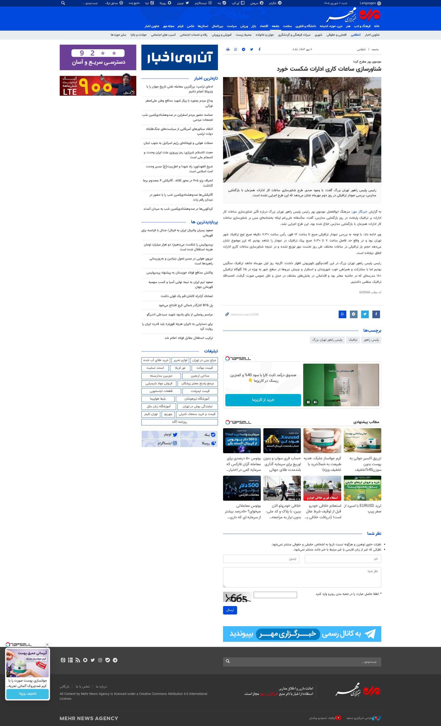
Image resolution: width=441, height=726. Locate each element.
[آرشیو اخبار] (70, 660)
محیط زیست (243, 35)
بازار (253, 26)
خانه (376, 26)
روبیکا (163, 3)
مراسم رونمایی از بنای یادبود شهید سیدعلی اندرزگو (180, 314)
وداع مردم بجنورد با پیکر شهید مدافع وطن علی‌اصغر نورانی (179, 103)
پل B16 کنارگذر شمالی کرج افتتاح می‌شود (186, 305)
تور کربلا (180, 368)
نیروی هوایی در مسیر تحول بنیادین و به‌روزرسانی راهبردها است (181, 261)
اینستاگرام (201, 3)
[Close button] (47, 644)
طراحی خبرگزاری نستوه (359, 718)
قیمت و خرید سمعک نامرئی (197, 414)
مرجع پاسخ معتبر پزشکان (197, 383)
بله (220, 3)
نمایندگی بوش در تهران (198, 406)
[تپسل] (227, 358)
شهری (318, 35)
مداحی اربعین (200, 375)
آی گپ (236, 3)
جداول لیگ (112, 3)
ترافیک (353, 339)
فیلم (180, 26)
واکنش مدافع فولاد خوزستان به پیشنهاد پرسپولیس (179, 272)
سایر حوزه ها (118, 35)
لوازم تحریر (180, 360)
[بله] (107, 660)
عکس (190, 26)
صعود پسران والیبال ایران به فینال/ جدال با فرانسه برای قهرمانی (177, 233)
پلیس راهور (371, 339)
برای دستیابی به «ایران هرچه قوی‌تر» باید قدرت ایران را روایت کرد (177, 326)
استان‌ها (203, 26)
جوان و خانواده (265, 35)
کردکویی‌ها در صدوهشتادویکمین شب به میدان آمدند (178, 209)
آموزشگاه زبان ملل (158, 406)
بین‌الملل (217, 26)
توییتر (181, 3)
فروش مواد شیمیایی (158, 383)
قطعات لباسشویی (161, 391)
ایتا (147, 3)
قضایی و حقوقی (337, 35)
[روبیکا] (85, 660)
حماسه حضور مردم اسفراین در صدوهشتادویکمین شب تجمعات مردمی (177, 117)
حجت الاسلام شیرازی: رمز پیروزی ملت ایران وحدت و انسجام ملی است (178, 155)
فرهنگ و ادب (362, 26)
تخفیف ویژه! (27, 694)
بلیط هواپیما (158, 398)
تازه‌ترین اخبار (206, 78)
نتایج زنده (134, 3)
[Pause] (308, 402)
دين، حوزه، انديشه (331, 26)
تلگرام (273, 3)
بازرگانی (64, 686)
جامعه (275, 26)
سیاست (232, 26)
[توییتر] (93, 660)
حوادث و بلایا (139, 35)
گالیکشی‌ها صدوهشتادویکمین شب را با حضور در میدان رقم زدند (181, 197)
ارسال (230, 610)
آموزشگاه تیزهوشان (197, 398)
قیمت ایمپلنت (200, 391)
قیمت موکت (205, 368)
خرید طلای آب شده (155, 360)
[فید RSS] (78, 660)
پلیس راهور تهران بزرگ (327, 339)
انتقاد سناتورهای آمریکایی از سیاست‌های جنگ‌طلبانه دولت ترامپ (179, 132)
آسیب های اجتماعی (163, 35)
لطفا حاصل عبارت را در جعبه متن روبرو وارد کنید (348, 594)
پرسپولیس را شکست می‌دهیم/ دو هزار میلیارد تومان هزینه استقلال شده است (178, 247)
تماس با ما (83, 686)
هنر (348, 26)
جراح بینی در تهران (204, 360)
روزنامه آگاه (179, 422)
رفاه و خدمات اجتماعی (193, 35)
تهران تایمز (151, 414)
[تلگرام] (115, 660)
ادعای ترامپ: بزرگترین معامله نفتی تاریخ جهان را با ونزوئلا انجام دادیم (179, 89)
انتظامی (356, 35)
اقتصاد (264, 26)
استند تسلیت (155, 368)
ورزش (244, 26)
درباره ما (101, 686)
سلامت (287, 26)
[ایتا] (63, 660)
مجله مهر (168, 26)
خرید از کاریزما (263, 400)
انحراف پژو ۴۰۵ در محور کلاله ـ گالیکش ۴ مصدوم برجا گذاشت (178, 183)
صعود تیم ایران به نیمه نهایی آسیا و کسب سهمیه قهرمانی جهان (181, 285)
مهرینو (168, 414)
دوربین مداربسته (161, 375)
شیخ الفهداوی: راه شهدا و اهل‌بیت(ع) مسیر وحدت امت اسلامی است (179, 169)
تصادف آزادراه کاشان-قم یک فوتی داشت (187, 296)
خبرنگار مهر (359, 211)
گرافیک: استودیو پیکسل (322, 718)
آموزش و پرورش (221, 35)
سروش (254, 3)
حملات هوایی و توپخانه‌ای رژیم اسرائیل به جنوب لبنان (178, 143)
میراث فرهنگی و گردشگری (294, 35)
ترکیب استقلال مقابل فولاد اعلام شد (189, 338)
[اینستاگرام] (100, 660)
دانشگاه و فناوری (306, 26)
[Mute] (315, 402)
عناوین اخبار (372, 35)
